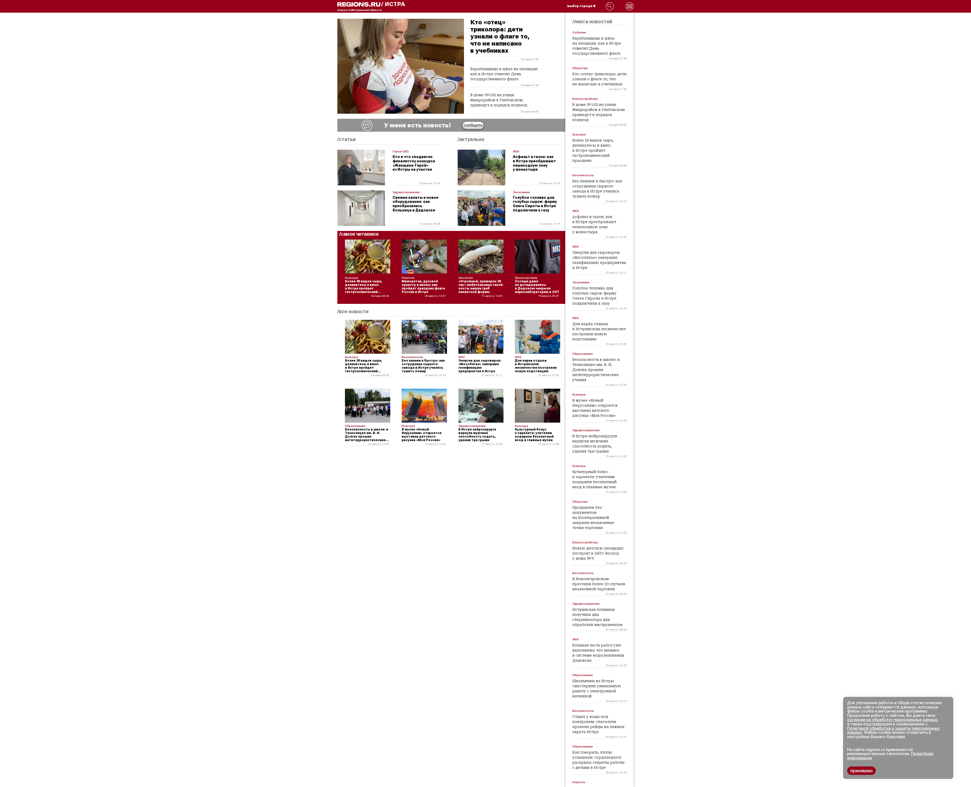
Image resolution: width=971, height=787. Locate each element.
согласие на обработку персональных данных (892, 719)
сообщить (473, 125)
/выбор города (579, 6)
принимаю (861, 770)
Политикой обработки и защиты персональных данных (893, 730)
